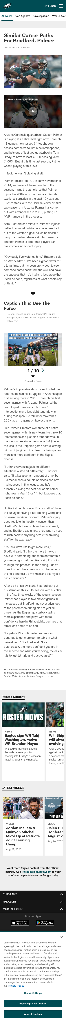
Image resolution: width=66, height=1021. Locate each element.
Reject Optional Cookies (33, 1003)
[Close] (62, 937)
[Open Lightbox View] (33, 357)
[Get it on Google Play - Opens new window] (45, 924)
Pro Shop (50, 5)
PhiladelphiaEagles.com (36, 871)
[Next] (42, 370)
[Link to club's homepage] (7, 4)
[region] (33, 976)
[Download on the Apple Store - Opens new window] (20, 923)
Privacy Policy (16, 985)
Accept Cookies (33, 1014)
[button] (33, 111)
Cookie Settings (33, 993)
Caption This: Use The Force (27, 305)
